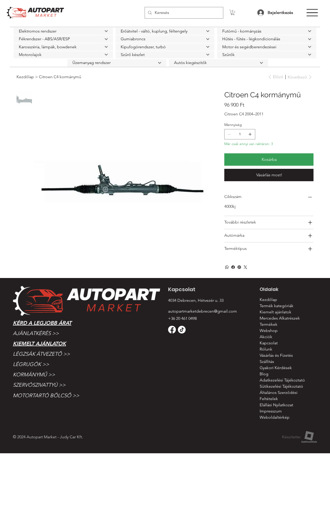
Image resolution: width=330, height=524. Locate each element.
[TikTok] (182, 330)
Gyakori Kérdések (276, 367)
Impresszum (271, 411)
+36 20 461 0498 (182, 318)
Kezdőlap (268, 299)
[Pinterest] (239, 267)
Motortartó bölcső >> (46, 395)
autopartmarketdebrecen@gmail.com (202, 311)
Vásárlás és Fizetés (276, 355)
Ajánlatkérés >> (36, 333)
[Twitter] (245, 267)
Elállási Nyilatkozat (276, 404)
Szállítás (267, 361)
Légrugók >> (31, 364)
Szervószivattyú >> (39, 385)
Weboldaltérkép (275, 417)
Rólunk (266, 349)
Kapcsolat (269, 342)
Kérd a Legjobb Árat (42, 323)
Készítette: (291, 436)
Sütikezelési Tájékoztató (281, 386)
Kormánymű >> (34, 374)
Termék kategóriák (276, 305)
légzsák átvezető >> (41, 354)
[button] (232, 12)
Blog (264, 373)
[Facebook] (233, 267)
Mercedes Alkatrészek (280, 318)
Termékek (268, 324)
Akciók (266, 336)
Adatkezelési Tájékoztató (282, 380)
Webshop (269, 330)
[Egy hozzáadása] (250, 134)
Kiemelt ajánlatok (39, 343)
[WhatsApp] (226, 267)
